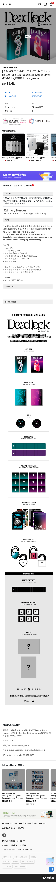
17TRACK (7, 866)
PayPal (15, 861)
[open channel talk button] (51, 869)
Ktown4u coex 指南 (9, 823)
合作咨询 (13, 845)
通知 (20, 823)
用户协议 (42, 823)
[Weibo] (4, 835)
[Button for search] (39, 4)
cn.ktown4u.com (25, 849)
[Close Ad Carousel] (53, 858)
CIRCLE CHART (20, 856)
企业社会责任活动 (8, 828)
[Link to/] (45, 4)
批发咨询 (23, 845)
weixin (6, 861)
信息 (35, 823)
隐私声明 (21, 828)
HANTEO (7, 856)
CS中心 (4, 845)
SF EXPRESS (20, 866)
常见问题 (28, 823)
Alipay (33, 856)
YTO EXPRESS (27, 861)
